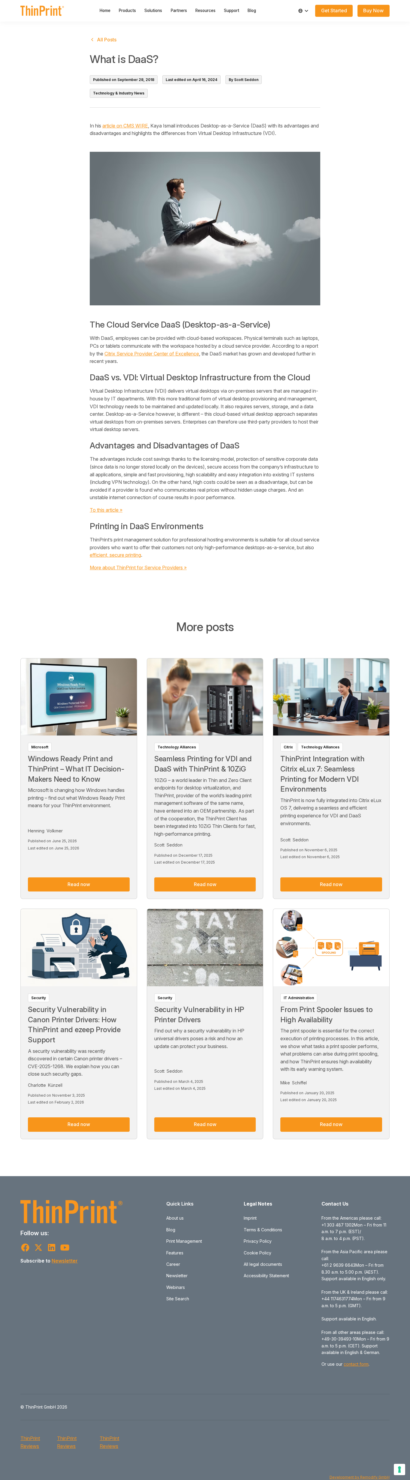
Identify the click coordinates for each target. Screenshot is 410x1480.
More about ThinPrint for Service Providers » (138, 568)
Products (127, 10)
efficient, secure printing (115, 555)
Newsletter (65, 1261)
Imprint (250, 1218)
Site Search (177, 1298)
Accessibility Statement (266, 1275)
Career (173, 1264)
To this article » (106, 510)
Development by (345, 1477)
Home (105, 10)
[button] (303, 11)
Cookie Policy (257, 1252)
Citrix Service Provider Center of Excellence (151, 354)
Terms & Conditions (263, 1229)
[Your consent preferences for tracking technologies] (399, 1469)
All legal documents (263, 1264)
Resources (205, 10)
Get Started (334, 10)
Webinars (175, 1287)
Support (231, 10)
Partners (179, 10)
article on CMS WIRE (125, 126)
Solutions (153, 10)
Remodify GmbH (375, 1477)
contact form (356, 1364)
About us (175, 1218)
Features (174, 1252)
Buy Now (373, 10)
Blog (252, 10)
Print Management (184, 1241)
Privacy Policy (258, 1241)
